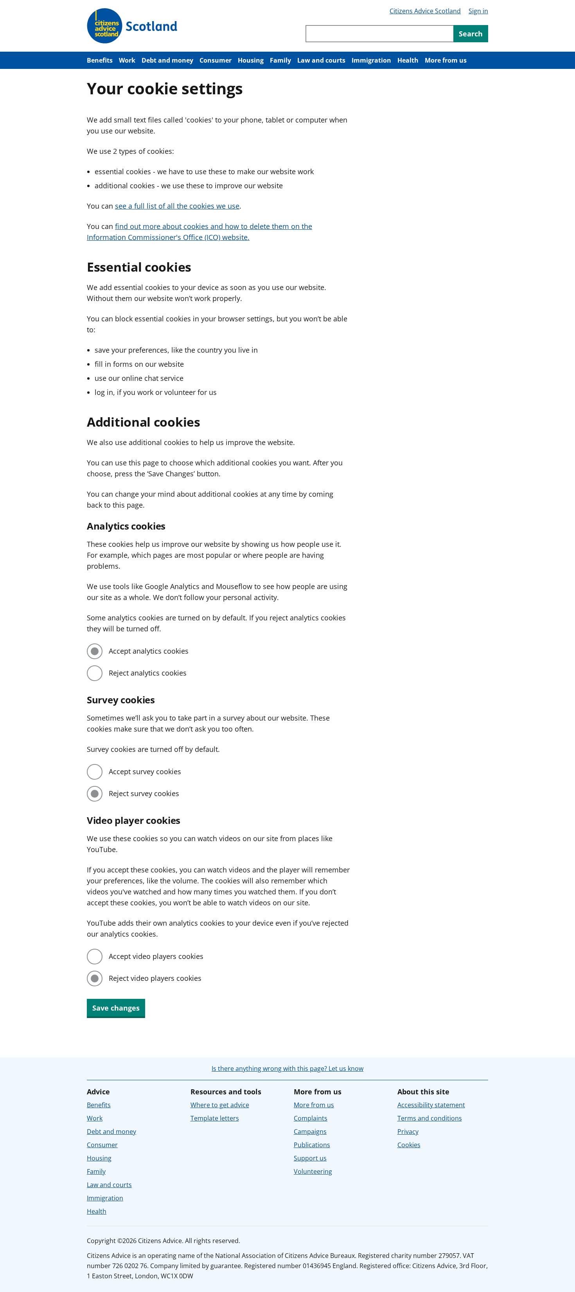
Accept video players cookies (156, 956)
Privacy (408, 1131)
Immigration (371, 60)
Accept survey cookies (145, 771)
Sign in (478, 11)
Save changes (116, 1008)
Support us (310, 1158)
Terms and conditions (429, 1118)
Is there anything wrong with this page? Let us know (287, 1068)
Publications (312, 1145)
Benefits (100, 60)
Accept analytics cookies (149, 651)
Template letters (214, 1118)
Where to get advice (219, 1105)
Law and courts (321, 60)
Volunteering (313, 1171)
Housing (251, 60)
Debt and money (167, 60)
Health (408, 60)
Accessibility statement (431, 1105)
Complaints (310, 1118)
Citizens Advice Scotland (425, 11)
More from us (446, 60)
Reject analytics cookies (148, 673)
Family (280, 60)
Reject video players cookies (155, 978)
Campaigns (310, 1131)
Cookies (408, 1145)
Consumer (215, 60)
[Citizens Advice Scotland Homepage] (132, 26)
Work (127, 60)
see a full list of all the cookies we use (177, 206)
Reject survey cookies (144, 793)
